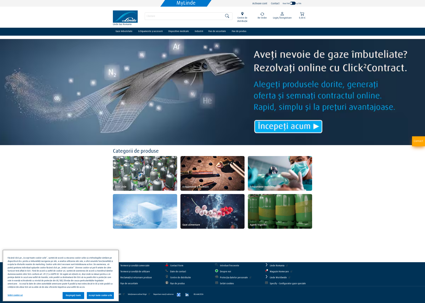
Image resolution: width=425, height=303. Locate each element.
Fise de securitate (217, 31)
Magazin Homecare (279, 271)
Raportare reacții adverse (163, 294)
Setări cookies (227, 283)
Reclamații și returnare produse (136, 277)
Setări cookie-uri (15, 295)
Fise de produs (239, 31)
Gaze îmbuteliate (124, 31)
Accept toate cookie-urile (100, 295)
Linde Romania (277, 266)
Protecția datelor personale (234, 277)
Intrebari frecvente (229, 266)
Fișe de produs (177, 283)
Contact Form (176, 266)
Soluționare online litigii (137, 294)
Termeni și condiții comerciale (135, 266)
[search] (188, 16)
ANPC (119, 294)
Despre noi (225, 271)
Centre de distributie (180, 277)
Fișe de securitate (129, 283)
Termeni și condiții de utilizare (135, 271)
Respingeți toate (73, 295)
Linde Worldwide (278, 277)
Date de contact (178, 271)
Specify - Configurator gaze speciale (288, 283)
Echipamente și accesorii (150, 31)
